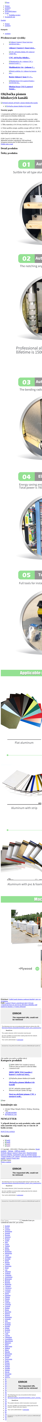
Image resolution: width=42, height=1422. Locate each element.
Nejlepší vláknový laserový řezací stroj (13, 1153)
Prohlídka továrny (14, 15)
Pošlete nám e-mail (7, 144)
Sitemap (10, 1151)
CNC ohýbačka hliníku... (19, 58)
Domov (7, 6)
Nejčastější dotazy (11, 11)
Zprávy (7, 9)
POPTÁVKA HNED (8, 1131)
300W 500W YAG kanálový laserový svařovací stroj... (20, 1073)
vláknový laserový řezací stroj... (22, 48)
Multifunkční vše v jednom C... (22, 67)
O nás (7, 13)
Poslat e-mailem (6, 1162)
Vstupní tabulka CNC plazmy (10, 1156)
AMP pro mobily (19, 1151)
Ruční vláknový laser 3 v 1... (21, 77)
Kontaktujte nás (10, 17)
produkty (8, 8)
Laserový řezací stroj (12, 1158)
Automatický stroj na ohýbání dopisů (25, 1155)
